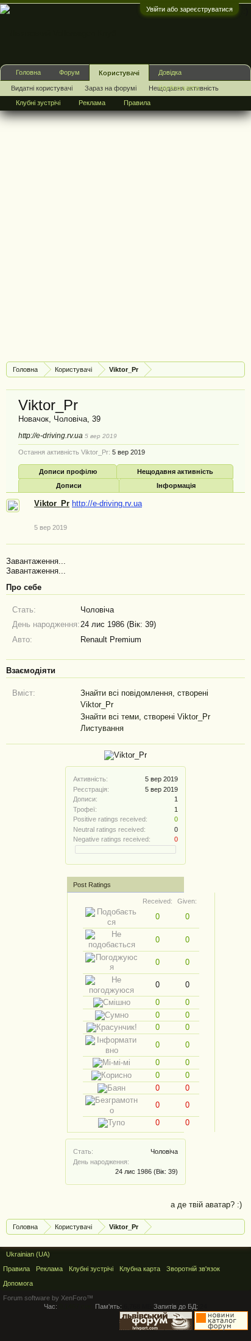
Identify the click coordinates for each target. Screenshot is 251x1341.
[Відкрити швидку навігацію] (237, 369)
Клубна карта (178, 87)
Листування (102, 728)
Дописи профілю (68, 471)
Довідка (170, 72)
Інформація (176, 485)
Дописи (69, 485)
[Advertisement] (125, 227)
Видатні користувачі (41, 88)
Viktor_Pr (51, 503)
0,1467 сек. (76, 1306)
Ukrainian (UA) (28, 1254)
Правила (137, 102)
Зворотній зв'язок (193, 1268)
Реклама (92, 102)
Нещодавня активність (175, 471)
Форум (69, 72)
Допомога (18, 1283)
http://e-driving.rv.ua (50, 435)
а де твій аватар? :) (206, 1204)
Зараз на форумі (110, 88)
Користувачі (119, 73)
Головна (28, 72)
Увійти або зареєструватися (189, 9)
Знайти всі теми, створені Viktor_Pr (145, 716)
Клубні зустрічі (38, 102)
